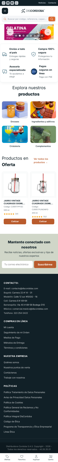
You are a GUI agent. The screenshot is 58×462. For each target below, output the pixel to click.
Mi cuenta (9, 327)
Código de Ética (12, 421)
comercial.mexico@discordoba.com (30, 309)
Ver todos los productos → (41, 161)
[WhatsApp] (16, 3)
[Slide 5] (31, 36)
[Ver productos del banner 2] (29, 32)
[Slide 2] (20, 36)
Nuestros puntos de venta (17, 367)
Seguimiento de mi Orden (16, 332)
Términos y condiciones (15, 347)
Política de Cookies (13, 402)
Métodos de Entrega (14, 342)
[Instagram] (3, 3)
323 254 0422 (21, 313)
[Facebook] (12, 3)
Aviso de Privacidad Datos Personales (23, 397)
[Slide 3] (23, 36)
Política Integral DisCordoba (18, 416)
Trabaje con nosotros (14, 377)
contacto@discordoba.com (24, 288)
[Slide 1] (16, 36)
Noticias (42, 3)
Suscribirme (45, 264)
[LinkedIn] (8, 3)
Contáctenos (10, 372)
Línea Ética (9, 431)
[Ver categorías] (5, 11)
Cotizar (15, 221)
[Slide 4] (27, 36)
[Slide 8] (42, 36)
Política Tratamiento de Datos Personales (24, 392)
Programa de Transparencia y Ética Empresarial (28, 426)
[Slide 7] (38, 36)
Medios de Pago (12, 337)
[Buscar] (51, 19)
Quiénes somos (11, 362)
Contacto (52, 3)
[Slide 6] (35, 36)
